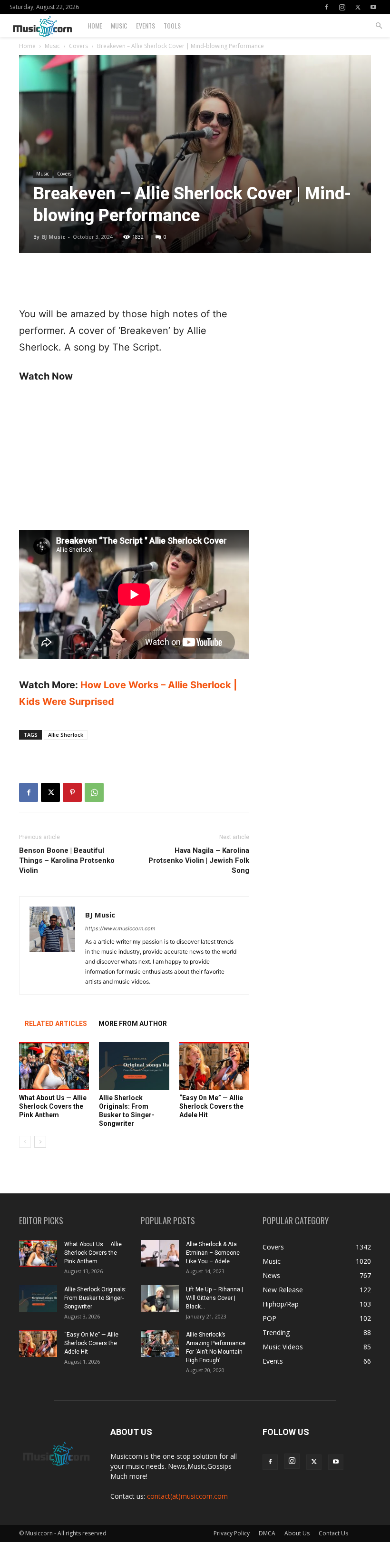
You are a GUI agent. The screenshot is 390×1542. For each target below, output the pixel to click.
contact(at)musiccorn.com (187, 1496)
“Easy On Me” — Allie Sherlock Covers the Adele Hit (211, 1106)
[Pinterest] (72, 792)
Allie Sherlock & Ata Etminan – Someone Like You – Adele (213, 1253)
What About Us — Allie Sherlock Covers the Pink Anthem (53, 1106)
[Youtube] (373, 7)
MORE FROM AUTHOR (132, 1023)
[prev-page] (25, 1142)
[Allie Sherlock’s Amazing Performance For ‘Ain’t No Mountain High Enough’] (160, 1343)
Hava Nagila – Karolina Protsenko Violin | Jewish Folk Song (198, 860)
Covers (78, 46)
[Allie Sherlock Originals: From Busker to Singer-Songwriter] (134, 1066)
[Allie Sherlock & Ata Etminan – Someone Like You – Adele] (160, 1253)
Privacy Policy (232, 1533)
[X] (358, 7)
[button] (378, 25)
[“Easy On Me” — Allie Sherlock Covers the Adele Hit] (214, 1066)
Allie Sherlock (65, 734)
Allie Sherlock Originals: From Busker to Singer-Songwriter (95, 1298)
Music (119, 25)
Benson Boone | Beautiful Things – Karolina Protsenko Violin (67, 860)
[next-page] (40, 1142)
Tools (172, 25)
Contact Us (333, 1533)
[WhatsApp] (94, 792)
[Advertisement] (134, 281)
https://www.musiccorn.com (120, 928)
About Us (297, 1533)
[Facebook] (326, 7)
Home (95, 25)
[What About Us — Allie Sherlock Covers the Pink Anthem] (54, 1066)
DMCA (267, 1533)
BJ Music (53, 236)
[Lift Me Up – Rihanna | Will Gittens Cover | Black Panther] (160, 1298)
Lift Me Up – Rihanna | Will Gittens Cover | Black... (214, 1298)
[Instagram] (342, 7)
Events (145, 25)
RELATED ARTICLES (56, 1023)
